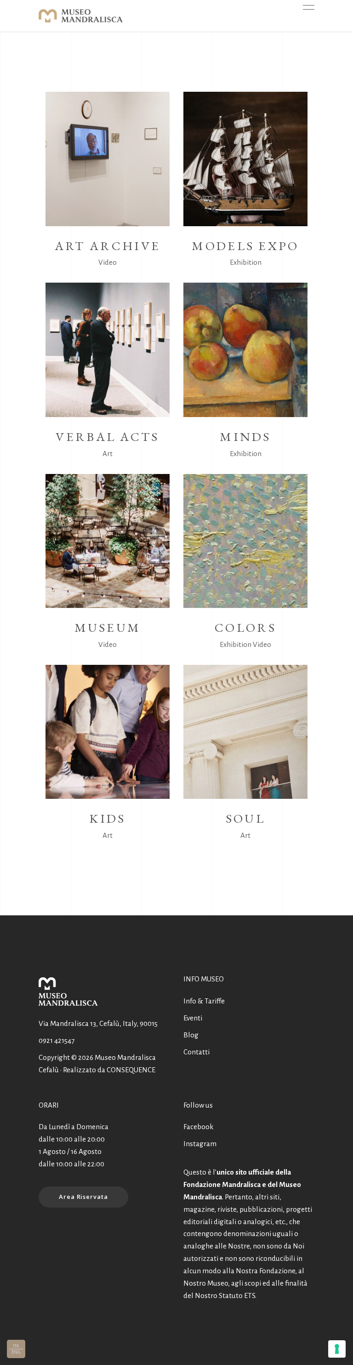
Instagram (199, 1144)
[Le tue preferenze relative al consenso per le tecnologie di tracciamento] (337, 1349)
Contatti (196, 1052)
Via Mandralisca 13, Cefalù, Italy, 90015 (98, 1023)
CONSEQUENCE (131, 1070)
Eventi (192, 1018)
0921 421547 (56, 1040)
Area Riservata (83, 1196)
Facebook (198, 1127)
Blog (191, 1035)
